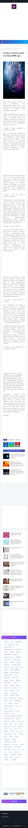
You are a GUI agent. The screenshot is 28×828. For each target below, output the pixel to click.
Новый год (17, 685)
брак (23, 721)
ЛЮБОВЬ (6, 672)
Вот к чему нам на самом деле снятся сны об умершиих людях (17, 595)
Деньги (15, 654)
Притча (5, 698)
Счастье (16, 703)
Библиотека (11, 644)
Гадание (6, 652)
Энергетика (6, 721)
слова (5, 752)
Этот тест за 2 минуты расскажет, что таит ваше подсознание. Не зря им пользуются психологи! (16, 572)
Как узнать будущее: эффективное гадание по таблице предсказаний (16, 541)
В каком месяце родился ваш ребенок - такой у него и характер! (17, 587)
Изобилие (19, 662)
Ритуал (5, 700)
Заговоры (6, 662)
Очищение (14, 688)
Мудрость (6, 685)
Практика (6, 693)
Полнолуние (11, 690)
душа (16, 723)
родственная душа (8, 747)
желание (21, 723)
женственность (7, 726)
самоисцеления (17, 747)
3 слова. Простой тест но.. (16, 547)
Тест (20, 706)
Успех (11, 708)
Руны (10, 700)
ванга (11, 723)
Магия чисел (15, 677)
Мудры (11, 685)
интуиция (6, 731)
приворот (14, 741)
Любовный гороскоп (14, 672)
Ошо (20, 688)
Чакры (13, 713)
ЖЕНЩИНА (18, 657)
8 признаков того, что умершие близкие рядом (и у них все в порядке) (17, 564)
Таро (16, 706)
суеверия (6, 754)
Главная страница (7, 48)
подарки (16, 736)
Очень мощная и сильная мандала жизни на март (16, 533)
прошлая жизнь (7, 744)
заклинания (20, 726)
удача (11, 757)
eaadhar (11, 826)
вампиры (6, 723)
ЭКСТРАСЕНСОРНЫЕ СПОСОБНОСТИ (13, 716)
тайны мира (12, 754)
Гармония (12, 652)
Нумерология (7, 688)
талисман (20, 754)
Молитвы (15, 682)
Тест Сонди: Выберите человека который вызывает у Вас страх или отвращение (17, 556)
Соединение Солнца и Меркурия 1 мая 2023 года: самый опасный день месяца (17, 463)
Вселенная (18, 649)
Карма (16, 667)
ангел (18, 721)
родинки (22, 744)
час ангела (17, 757)
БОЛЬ (5, 644)
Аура (12, 641)
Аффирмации (18, 641)
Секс (5, 703)
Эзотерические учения (9, 718)
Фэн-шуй (18, 711)
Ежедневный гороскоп (9, 657)
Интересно (14, 48)
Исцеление (6, 667)
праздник (14, 739)
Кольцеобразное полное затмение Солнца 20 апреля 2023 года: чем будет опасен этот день (17, 472)
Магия (16, 675)
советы (10, 752)
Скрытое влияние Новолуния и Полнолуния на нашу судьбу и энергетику (17, 456)
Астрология (10, 439)
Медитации (18, 680)
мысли (15, 734)
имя (20, 729)
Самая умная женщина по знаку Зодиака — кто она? (16, 579)
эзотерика (6, 759)
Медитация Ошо (7, 682)
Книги (21, 667)
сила (23, 749)
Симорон (10, 703)
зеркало (6, 729)
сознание (16, 752)
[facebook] (14, 1)
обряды (11, 736)
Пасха (5, 690)
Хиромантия (6, 713)
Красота (6, 670)
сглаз (18, 749)
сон (21, 752)
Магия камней (7, 677)
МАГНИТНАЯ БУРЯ (8, 675)
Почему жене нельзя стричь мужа (16, 602)
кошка (16, 731)
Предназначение (14, 693)
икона (15, 729)
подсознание (7, 739)
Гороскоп (18, 652)
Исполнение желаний (16, 665)
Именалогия (6, 665)
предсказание (7, 741)
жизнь (14, 726)
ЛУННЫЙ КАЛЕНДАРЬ (15, 670)
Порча (17, 690)
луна (21, 731)
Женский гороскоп (16, 659)
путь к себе (15, 744)
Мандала (6, 680)
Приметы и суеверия (14, 695)
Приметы (6, 695)
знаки (11, 729)
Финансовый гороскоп (9, 711)
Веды (17, 644)
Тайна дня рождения (8, 706)
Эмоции (18, 718)
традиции (6, 757)
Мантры (12, 680)
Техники (5, 708)
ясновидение (13, 759)
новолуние (21, 734)
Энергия (13, 721)
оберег (5, 736)
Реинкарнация (12, 698)
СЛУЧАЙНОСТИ (17, 700)
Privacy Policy (5, 817)
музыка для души (8, 734)
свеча (14, 749)
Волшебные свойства (9, 649)
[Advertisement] (14, 24)
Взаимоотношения (8, 647)
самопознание (7, 749)
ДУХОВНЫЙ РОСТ (8, 654)
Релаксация (20, 698)
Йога (12, 667)
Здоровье (12, 662)
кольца (11, 731)
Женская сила (7, 659)
